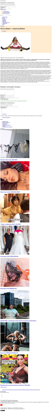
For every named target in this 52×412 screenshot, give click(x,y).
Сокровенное (4, 23)
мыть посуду (4, 124)
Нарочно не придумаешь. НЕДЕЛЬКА (8, 159)
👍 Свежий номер (5, 11)
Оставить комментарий (4, 99)
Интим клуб (4, 18)
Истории (3, 19)
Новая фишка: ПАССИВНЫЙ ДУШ (8, 288)
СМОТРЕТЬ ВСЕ (3, 387)
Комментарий (2, 94)
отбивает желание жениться (7, 126)
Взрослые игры (5, 121)
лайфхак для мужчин (6, 122)
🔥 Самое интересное (6, 12)
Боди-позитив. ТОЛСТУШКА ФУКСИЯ (9, 256)
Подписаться (3, 7)
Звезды (3, 17)
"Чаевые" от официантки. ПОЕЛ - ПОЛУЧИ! (10, 224)
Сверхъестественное (5, 22)
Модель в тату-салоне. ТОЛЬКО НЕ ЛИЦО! (10, 191)
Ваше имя (2, 95)
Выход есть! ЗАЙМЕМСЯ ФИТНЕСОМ (9, 352)
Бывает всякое (4, 389)
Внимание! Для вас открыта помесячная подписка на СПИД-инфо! (15, 385)
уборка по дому (5, 123)
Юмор (3, 24)
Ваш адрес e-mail (3, 6)
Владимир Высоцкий (6, 117)
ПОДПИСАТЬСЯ (3, 107)
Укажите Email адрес (4, 106)
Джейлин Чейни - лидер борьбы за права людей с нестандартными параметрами (18, 320)
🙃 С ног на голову (5, 13)
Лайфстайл (4, 21)
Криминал (4, 20)
